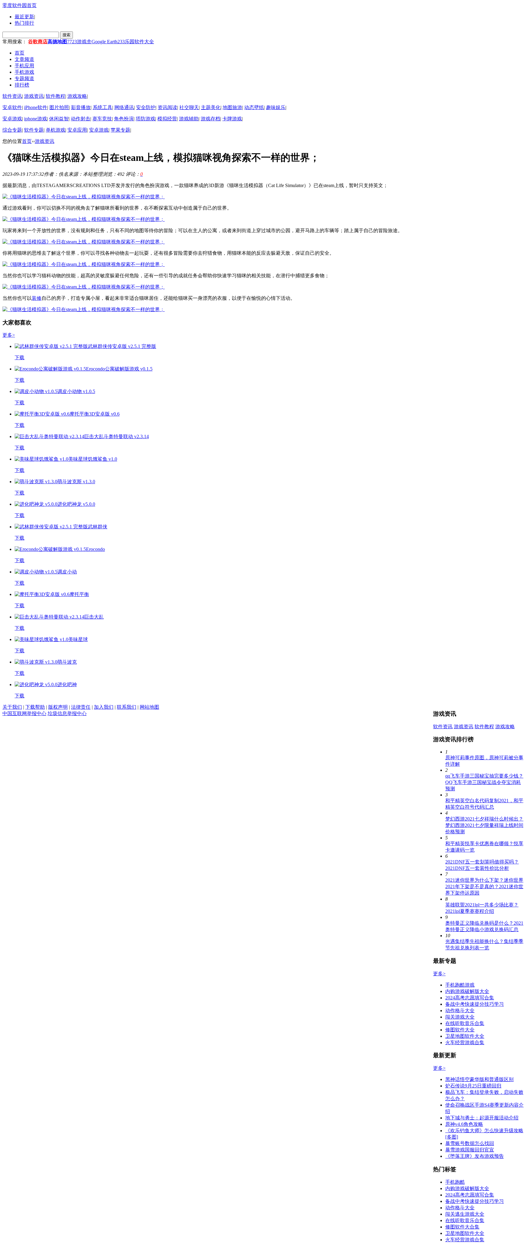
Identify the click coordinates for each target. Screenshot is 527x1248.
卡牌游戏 (232, 118)
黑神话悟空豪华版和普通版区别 (479, 1079)
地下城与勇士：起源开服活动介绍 (481, 1117)
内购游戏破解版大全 (467, 991)
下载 (19, 357)
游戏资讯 (34, 96)
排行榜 (22, 84)
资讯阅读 (167, 107)
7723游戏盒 (79, 41)
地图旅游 (232, 107)
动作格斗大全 (460, 1010)
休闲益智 (59, 118)
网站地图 (149, 707)
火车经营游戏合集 (464, 1042)
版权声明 (58, 707)
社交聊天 (189, 107)
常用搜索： (14, 41)
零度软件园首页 (19, 5)
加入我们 (103, 707)
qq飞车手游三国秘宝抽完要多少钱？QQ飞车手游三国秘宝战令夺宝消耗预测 (484, 782)
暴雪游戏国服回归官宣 (469, 1149)
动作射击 (80, 118)
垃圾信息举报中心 (67, 713)
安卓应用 (77, 130)
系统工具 (102, 107)
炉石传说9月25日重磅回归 (473, 1085)
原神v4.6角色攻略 (464, 1124)
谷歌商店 (38, 41)
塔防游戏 (145, 118)
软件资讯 (12, 96)
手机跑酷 (455, 1182)
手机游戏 (24, 72)
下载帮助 (35, 707)
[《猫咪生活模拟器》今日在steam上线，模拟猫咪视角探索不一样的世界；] (83, 196)
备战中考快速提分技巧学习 (474, 1004)
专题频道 (24, 78)
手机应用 (24, 65)
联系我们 (126, 707)
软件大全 (144, 41)
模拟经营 (167, 118)
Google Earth (104, 41)
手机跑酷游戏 (460, 984)
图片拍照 (59, 107)
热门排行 (24, 23)
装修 (36, 298)
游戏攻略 (77, 96)
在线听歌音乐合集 (464, 1023)
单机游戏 (55, 130)
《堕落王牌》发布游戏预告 (474, 1156)
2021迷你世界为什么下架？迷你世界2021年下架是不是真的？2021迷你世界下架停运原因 (484, 886)
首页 (19, 52)
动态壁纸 (254, 107)
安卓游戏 (12, 118)
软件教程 (55, 96)
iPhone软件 (35, 107)
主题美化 (210, 107)
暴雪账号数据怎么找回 (469, 1143)
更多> (8, 335)
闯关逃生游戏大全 (464, 1214)
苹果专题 (120, 130)
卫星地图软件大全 (464, 1036)
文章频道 (24, 59)
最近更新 (24, 16)
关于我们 (12, 707)
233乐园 (125, 41)
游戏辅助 (189, 118)
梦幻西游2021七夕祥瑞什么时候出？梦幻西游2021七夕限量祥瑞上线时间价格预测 (484, 825)
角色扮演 (124, 118)
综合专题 (12, 130)
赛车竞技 (102, 118)
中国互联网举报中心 (24, 713)
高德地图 (57, 41)
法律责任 (81, 707)
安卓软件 (12, 107)
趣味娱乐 (275, 107)
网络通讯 (124, 107)
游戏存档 (210, 118)
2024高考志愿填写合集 (469, 997)
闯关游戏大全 (460, 1016)
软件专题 (34, 130)
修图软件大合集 (462, 1226)
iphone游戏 (35, 118)
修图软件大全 (460, 1029)
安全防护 (146, 107)
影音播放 (81, 107)
